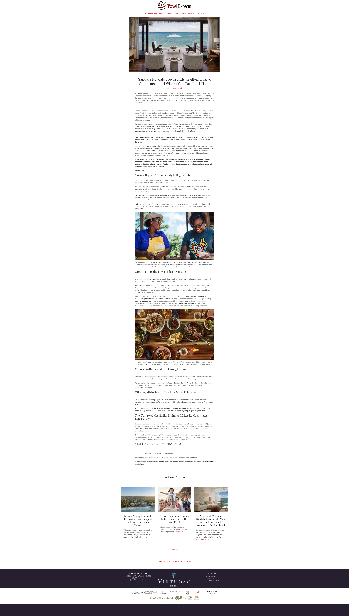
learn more (144, 537)
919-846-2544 (139, 578)
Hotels (161, 13)
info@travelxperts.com (139, 580)
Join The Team (211, 576)
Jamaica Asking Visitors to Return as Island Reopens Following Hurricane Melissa (138, 520)
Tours (177, 13)
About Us (191, 13)
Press (184, 13)
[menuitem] (151, 13)
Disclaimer (210, 578)
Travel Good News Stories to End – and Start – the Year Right (174, 519)
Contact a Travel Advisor (174, 561)
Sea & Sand (177, 88)
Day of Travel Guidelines (211, 580)
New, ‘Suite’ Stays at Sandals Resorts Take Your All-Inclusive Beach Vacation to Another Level (210, 520)
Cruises (169, 13)
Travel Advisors (151, 13)
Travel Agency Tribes (184, 606)
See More (174, 550)
